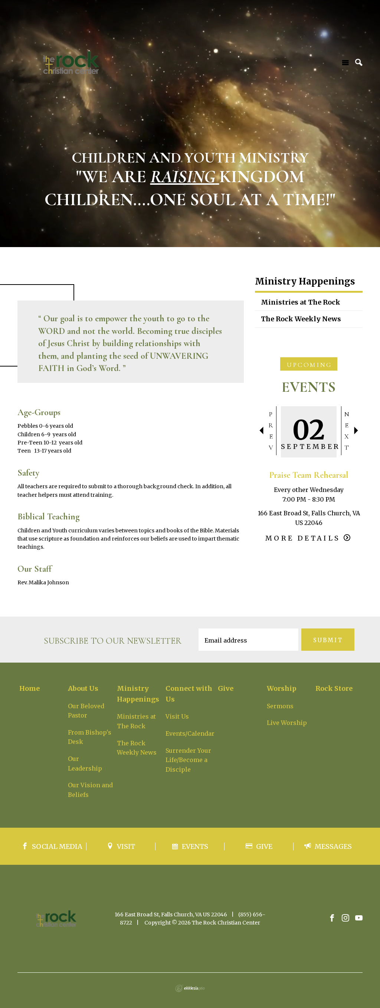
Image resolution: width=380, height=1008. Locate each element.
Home (29, 688)
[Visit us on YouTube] (359, 918)
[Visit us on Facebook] (332, 918)
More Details (303, 538)
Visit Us (177, 716)
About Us (83, 688)
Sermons (280, 706)
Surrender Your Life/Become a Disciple (188, 760)
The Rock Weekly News (301, 319)
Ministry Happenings (305, 282)
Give (225, 688)
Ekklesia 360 (190, 988)
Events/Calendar (190, 733)
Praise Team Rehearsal (308, 475)
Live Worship (287, 722)
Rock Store (334, 688)
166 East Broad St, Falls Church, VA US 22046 (171, 914)
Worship (282, 688)
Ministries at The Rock (300, 302)
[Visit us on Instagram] (345, 918)
